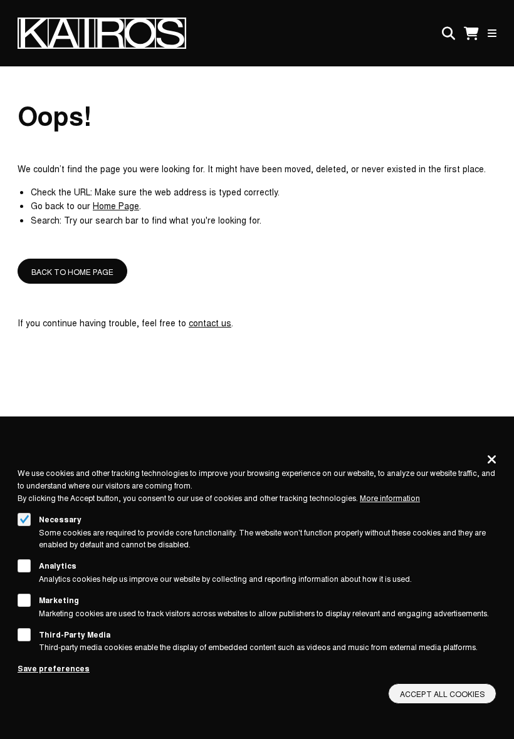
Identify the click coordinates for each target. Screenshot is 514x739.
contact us (210, 322)
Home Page (116, 205)
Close (491, 459)
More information (390, 497)
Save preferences (54, 668)
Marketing (59, 600)
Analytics (57, 565)
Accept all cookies (442, 693)
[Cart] (471, 33)
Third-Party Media (74, 634)
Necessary (60, 519)
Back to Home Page (72, 271)
